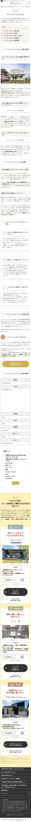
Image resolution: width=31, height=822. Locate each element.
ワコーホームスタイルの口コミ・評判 (12, 35)
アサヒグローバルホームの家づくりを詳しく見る (15, 751)
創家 (6, 469)
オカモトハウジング (10, 471)
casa (6, 474)
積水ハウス (8, 465)
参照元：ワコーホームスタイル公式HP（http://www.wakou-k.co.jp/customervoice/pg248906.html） (15, 305)
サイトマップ (4, 793)
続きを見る (15, 483)
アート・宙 (8, 467)
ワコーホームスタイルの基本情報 (11, 40)
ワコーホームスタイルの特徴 (10, 33)
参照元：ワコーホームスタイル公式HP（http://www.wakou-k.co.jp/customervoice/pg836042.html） (15, 250)
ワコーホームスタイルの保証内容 (11, 38)
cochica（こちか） (10, 476)
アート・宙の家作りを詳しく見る (15, 675)
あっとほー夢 (8, 463)
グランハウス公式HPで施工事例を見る (15, 592)
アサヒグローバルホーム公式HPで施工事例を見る (15, 744)
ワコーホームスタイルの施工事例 (11, 30)
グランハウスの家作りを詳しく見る (15, 599)
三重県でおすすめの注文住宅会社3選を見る (15, 364)
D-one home (8, 478)
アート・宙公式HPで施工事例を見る (15, 668)
